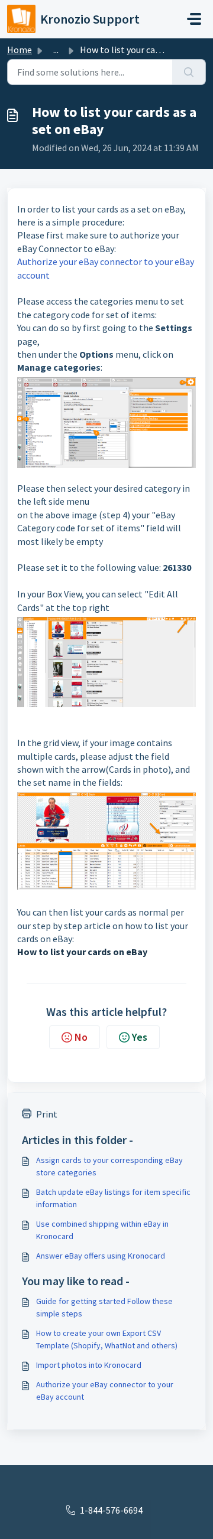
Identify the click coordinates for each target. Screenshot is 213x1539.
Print (46, 1114)
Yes (139, 1037)
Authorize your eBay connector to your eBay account (104, 1390)
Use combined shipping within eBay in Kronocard (102, 1229)
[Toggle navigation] (194, 19)
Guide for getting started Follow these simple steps (104, 1307)
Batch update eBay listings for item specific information (113, 1198)
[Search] (189, 72)
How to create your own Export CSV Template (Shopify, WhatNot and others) (107, 1339)
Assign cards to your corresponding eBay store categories (109, 1166)
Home (19, 49)
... (56, 49)
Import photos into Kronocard (88, 1365)
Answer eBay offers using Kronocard (100, 1255)
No (81, 1037)
